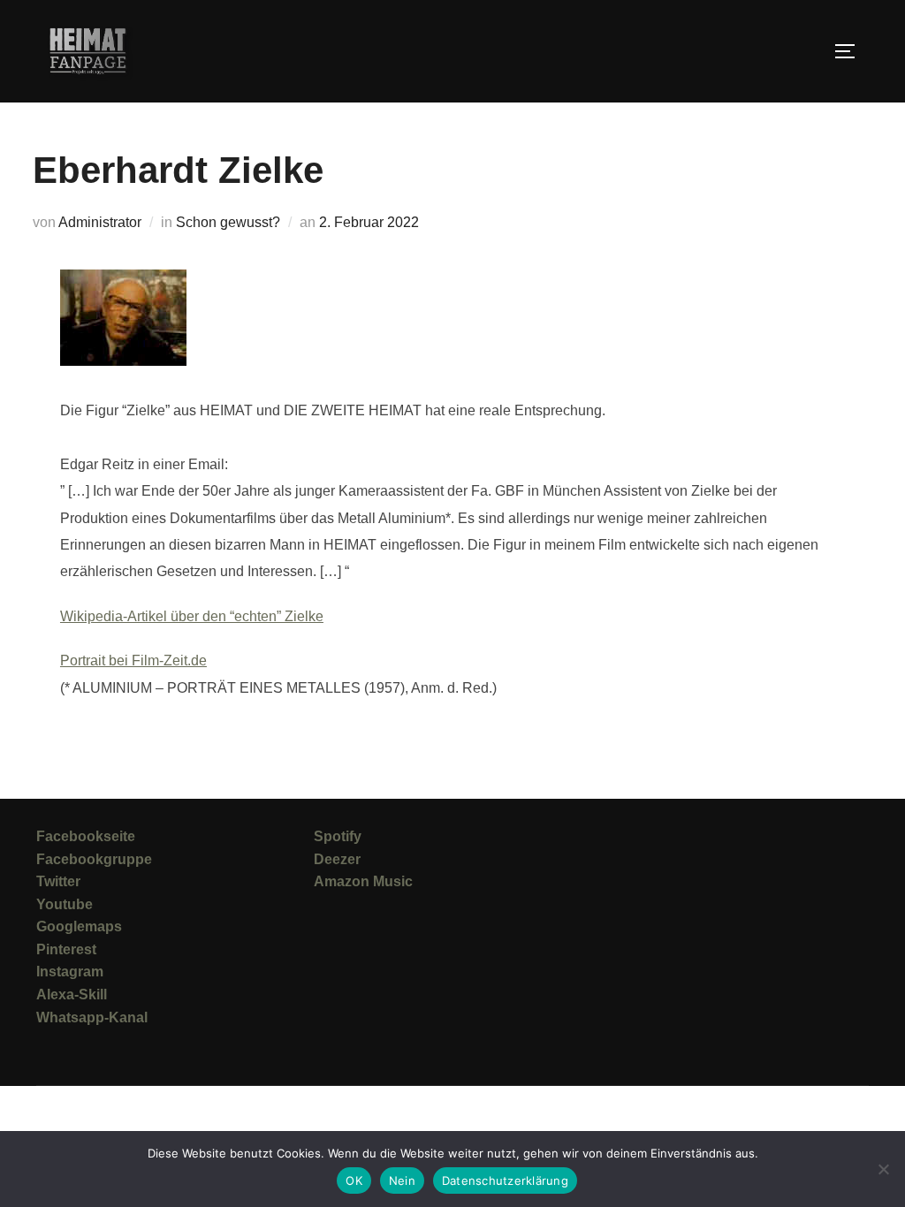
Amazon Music (363, 881)
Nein (402, 1180)
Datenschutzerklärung (505, 1180)
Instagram (69, 971)
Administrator (99, 222)
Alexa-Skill (71, 994)
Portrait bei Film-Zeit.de (133, 660)
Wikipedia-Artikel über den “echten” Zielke (191, 616)
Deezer (337, 859)
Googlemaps (79, 926)
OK (354, 1180)
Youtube (64, 904)
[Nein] (883, 1169)
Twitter (58, 881)
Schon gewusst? (228, 222)
